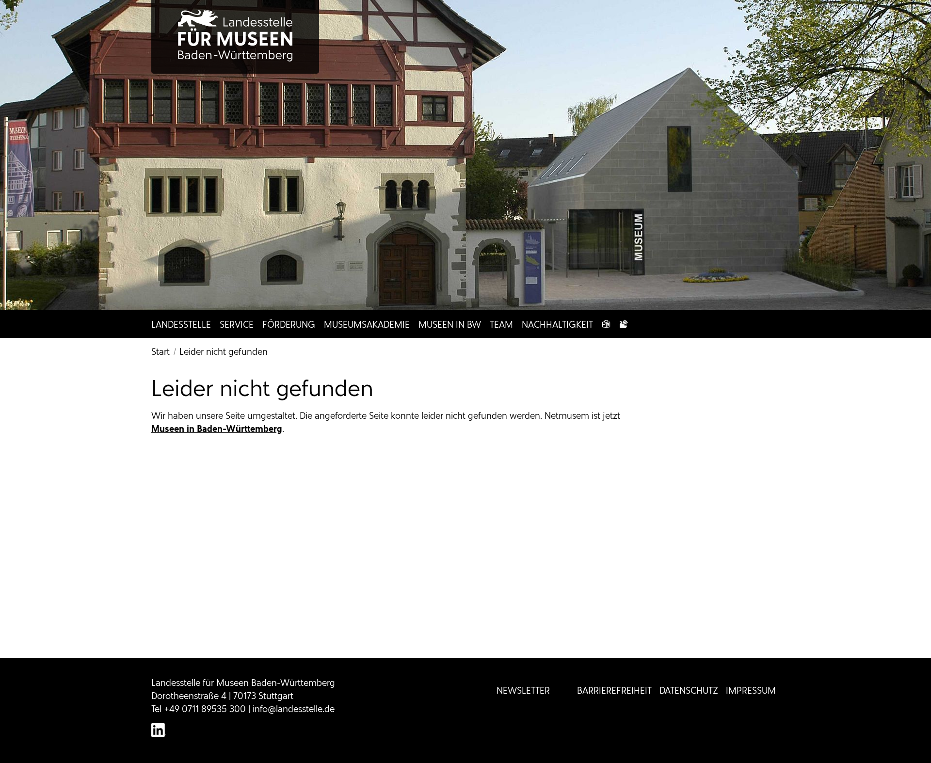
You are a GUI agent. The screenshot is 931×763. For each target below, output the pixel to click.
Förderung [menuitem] (288, 324)
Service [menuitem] (237, 324)
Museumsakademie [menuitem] (367, 324)
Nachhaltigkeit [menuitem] (557, 324)
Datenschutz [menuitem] (688, 690)
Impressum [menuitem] (751, 690)
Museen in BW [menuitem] (449, 324)
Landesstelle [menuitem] (181, 324)
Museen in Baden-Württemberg (216, 428)
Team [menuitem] (501, 324)
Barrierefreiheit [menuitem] (614, 690)
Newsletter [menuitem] (523, 690)
